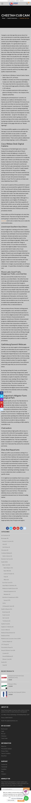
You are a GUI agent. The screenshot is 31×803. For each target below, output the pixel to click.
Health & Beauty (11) (6, 609)
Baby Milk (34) (7, 570)
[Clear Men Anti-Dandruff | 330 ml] (4, 694)
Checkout (3, 736)
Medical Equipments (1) (10, 591)
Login (2, 731)
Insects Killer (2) (5, 629)
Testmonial (4, 766)
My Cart (3, 733)
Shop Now (4, 755)
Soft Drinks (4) (6, 547)
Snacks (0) (3, 662)
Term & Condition (5, 753)
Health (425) (4, 562)
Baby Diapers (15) (8, 567)
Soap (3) (6, 576)
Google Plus (17, 528)
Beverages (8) (4, 538)
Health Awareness (12, 18)
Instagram (1, 399)
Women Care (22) (6, 659)
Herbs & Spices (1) (7, 556)
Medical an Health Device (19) (10, 588)
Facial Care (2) (6, 615)
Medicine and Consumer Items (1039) (11, 638)
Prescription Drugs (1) (7, 647)
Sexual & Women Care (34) (8, 650)
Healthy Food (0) (5, 623)
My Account (4, 729)
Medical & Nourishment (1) (8, 632)
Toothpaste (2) (6, 621)
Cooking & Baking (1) (6, 553)
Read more (11, 800)
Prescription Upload (6, 748)
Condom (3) (5, 653)
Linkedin (21, 528)
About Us (3, 746)
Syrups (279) (7, 600)
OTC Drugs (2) (5, 644)
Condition (3, 769)
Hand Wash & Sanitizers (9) (9, 585)
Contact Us (4, 764)
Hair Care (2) (5, 618)
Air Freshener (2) (5, 535)
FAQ (2, 771)
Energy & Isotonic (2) (7, 541)
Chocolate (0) (4, 550)
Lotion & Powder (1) (9, 573)
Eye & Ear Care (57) (7, 582)
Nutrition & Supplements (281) (10, 597)
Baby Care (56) (6, 565)
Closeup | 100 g (12, 684)
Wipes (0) (6, 579)
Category (3, 774)
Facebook (7, 528)
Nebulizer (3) (7, 594)
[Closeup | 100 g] (4, 686)
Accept (21, 800)
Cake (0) (4, 665)
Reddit (24, 528)
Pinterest (14, 528)
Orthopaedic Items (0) (8, 606)
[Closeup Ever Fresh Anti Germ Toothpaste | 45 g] (4, 678)
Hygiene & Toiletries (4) (7, 626)
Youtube (1, 406)
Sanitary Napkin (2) (7, 641)
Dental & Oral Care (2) (7, 559)
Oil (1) (4, 603)
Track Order (4, 738)
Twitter (10, 528)
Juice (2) (4, 544)
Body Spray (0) (6, 612)
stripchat (3, 221)
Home (3, 18)
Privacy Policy (4, 751)
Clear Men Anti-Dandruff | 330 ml (16, 692)
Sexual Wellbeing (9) (7, 656)
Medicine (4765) (5, 635)
